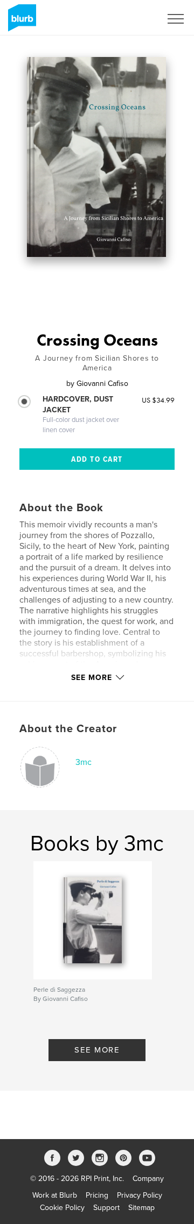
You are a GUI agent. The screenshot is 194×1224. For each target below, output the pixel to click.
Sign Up (134, 19)
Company (148, 1178)
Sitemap (141, 1207)
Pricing (97, 1195)
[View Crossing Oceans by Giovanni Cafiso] (96, 157)
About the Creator (68, 728)
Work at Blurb (54, 1195)
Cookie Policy (62, 1207)
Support (106, 1207)
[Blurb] (20, 22)
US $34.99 (158, 400)
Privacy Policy (139, 1195)
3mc (83, 762)
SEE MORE (97, 1050)
